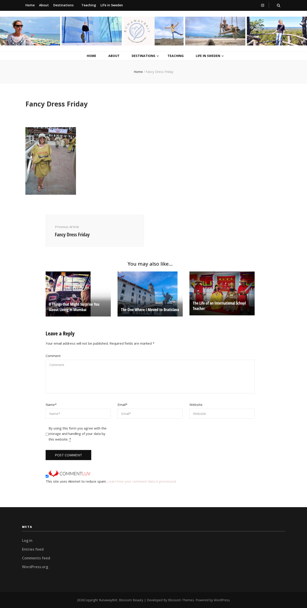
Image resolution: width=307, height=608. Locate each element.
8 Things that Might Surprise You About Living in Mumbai (74, 306)
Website (195, 404)
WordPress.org (35, 566)
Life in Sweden (111, 5)
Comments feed (36, 558)
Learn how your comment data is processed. (141, 481)
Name (51, 404)
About (44, 5)
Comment (53, 355)
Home (30, 5)
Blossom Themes (181, 600)
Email (122, 404)
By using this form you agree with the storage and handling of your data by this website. (78, 434)
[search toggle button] (278, 5)
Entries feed (33, 549)
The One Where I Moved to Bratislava (150, 309)
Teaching (88, 5)
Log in (27, 540)
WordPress (222, 600)
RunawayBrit (108, 600)
